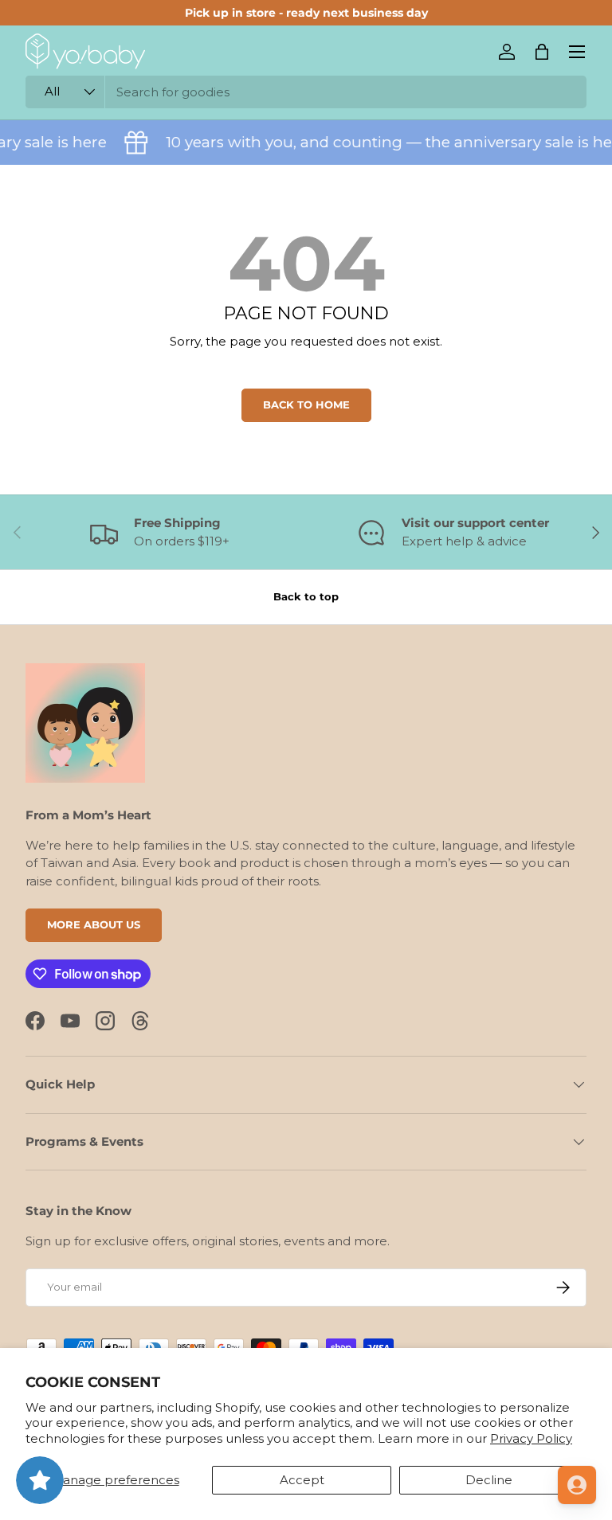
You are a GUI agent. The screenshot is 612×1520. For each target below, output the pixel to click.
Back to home (306, 404)
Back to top (306, 596)
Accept (302, 1479)
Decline (488, 1479)
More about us (93, 924)
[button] (541, 51)
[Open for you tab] (577, 1485)
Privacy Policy (531, 1438)
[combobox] (306, 92)
